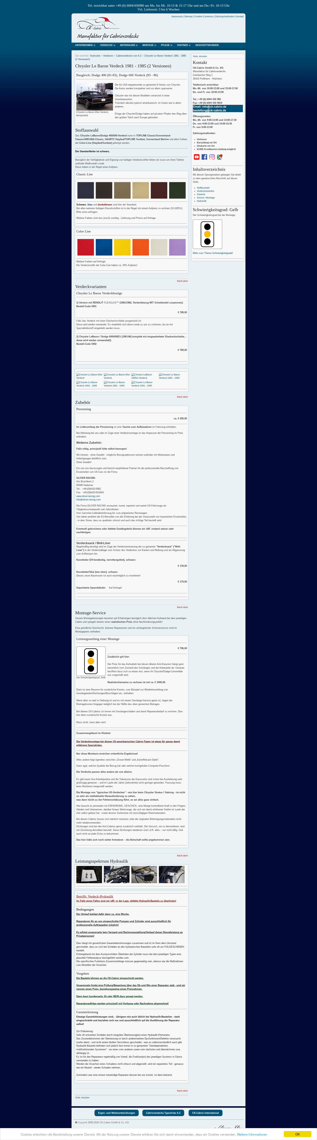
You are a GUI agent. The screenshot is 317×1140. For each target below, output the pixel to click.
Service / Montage (206, 197)
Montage (148, 45)
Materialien (127, 45)
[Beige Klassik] (122, 197)
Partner (182, 45)
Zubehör (201, 194)
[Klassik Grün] (177, 197)
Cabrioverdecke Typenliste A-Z (163, 1113)
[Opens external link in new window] (196, 159)
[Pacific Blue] (104, 254)
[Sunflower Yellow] (122, 254)
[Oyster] (159, 254)
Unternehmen (84, 45)
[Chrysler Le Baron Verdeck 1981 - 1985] (172, 378)
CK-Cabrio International (205, 1113)
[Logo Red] (85, 254)
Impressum (177, 16)
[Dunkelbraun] (104, 197)
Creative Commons (203, 16)
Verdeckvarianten (205, 191)
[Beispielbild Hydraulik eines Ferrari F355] (89, 881)
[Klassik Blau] (85, 197)
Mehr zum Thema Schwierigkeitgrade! (213, 253)
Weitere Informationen (252, 1134)
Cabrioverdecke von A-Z (128, 55)
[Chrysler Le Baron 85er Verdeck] (90, 378)
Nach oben (182, 281)
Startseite (95, 55)
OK (297, 1134)
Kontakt (240, 16)
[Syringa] (177, 254)
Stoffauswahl (203, 188)
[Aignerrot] (159, 197)
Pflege (165, 45)
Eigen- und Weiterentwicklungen (116, 1113)
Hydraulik (201, 201)
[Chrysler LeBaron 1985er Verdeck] (145, 378)
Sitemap (188, 16)
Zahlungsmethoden (224, 16)
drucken (85, 1097)
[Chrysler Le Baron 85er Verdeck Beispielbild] (94, 109)
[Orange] (140, 254)
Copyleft (82, 1122)
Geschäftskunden (207, 45)
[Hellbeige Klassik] (140, 197)
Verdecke (106, 45)
